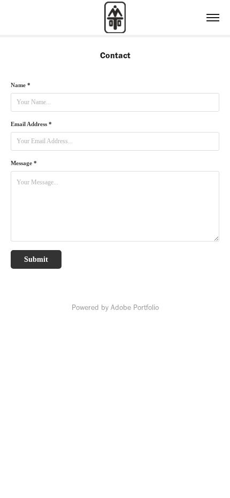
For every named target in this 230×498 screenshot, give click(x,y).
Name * (20, 85)
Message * (24, 163)
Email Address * (31, 124)
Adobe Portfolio (135, 307)
